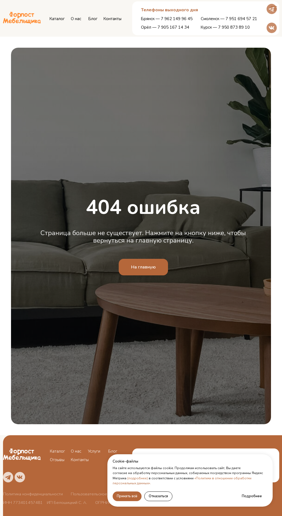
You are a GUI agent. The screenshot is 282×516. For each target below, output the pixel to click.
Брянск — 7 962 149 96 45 (166, 19)
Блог (92, 19)
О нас (76, 19)
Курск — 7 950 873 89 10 (225, 27)
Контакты (112, 19)
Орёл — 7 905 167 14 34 (165, 27)
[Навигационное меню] (274, 8)
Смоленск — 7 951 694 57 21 (229, 19)
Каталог (57, 19)
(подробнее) (137, 478)
